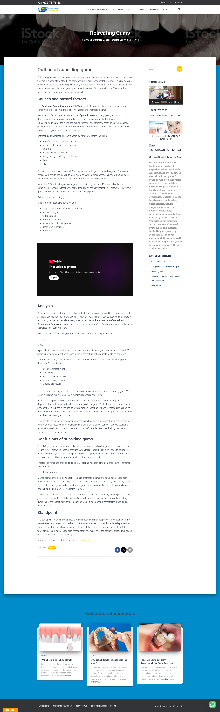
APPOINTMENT (166, 2)
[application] (166, 95)
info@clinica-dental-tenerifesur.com (164, 115)
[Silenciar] (175, 102)
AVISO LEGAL (44, 706)
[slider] (164, 102)
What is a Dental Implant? (160, 262)
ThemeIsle (178, 706)
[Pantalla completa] (179, 102)
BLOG (165, 9)
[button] (166, 95)
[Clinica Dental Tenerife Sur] (49, 9)
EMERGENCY (154, 9)
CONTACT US (178, 2)
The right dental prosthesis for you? (165, 267)
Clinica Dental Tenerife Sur (96, 9)
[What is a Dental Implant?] (60, 637)
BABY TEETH (155, 285)
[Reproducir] (152, 102)
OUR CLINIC (131, 9)
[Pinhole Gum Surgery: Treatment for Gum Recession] (160, 637)
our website (84, 540)
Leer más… (67, 676)
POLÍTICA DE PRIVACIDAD (62, 706)
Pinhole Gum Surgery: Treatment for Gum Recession (158, 661)
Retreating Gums (157, 271)
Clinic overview (117, 9)
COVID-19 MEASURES (99, 706)
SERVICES (142, 9)
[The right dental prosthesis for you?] (110, 637)
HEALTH (51, 548)
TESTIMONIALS (81, 706)
